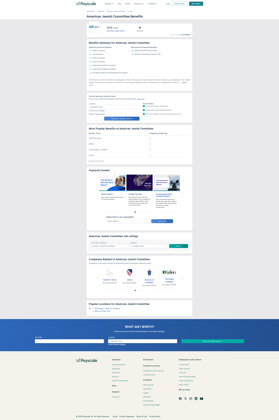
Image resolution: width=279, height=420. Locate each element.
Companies (101, 11)
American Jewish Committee (116, 11)
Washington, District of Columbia (107, 309)
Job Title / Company (98, 243)
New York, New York (102, 311)
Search (178, 246)
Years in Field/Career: (97, 114)
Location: (92, 104)
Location (133, 243)
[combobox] (114, 107)
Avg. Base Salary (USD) (115, 31)
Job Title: (38, 337)
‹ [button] (96, 192)
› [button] (183, 192)
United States (91, 11)
